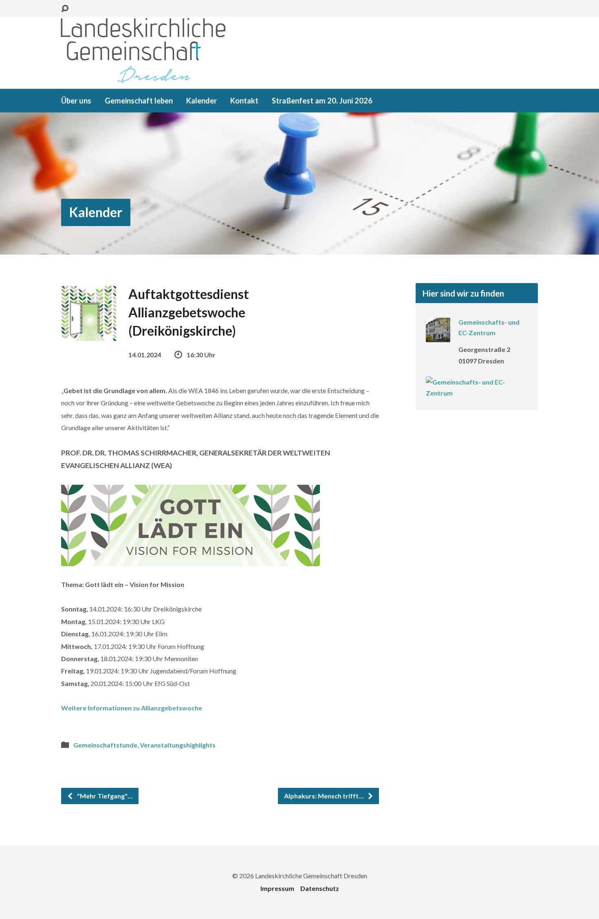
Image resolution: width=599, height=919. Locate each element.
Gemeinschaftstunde (105, 745)
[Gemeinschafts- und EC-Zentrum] (438, 337)
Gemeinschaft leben (139, 100)
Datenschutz (319, 888)
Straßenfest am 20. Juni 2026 (322, 100)
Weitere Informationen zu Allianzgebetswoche (131, 708)
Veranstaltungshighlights (178, 745)
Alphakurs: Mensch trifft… (324, 796)
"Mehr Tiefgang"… (104, 796)
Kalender (201, 100)
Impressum (277, 888)
